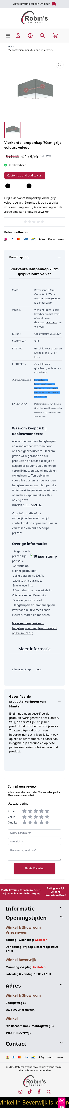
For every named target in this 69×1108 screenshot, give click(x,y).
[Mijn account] (18, 35)
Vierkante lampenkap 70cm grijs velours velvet (31, 49)
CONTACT (51, 322)
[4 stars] (41, 811)
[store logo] (34, 17)
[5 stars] (47, 811)
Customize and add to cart (24, 175)
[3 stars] (36, 811)
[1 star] (24, 811)
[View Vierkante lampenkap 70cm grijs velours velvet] (12, 130)
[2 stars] (30, 811)
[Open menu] (8, 36)
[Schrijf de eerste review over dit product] (34, 222)
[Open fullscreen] (34, 90)
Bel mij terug (24, 633)
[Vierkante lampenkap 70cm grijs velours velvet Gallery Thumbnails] (12, 130)
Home (11, 46)
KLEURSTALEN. (32, 505)
